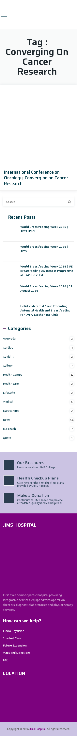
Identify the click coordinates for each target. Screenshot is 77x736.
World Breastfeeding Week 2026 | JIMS (44, 249)
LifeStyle (9, 392)
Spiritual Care (12, 638)
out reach (9, 428)
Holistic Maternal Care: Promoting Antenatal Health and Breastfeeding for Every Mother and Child (45, 310)
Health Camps (12, 374)
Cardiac (8, 347)
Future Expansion (15, 645)
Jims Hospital (37, 729)
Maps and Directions (16, 652)
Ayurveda (9, 338)
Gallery (7, 365)
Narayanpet (11, 410)
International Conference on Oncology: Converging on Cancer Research (36, 178)
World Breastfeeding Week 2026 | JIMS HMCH (44, 229)
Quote (7, 437)
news (6, 419)
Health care (11, 383)
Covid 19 (8, 356)
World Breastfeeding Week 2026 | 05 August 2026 (46, 288)
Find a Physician (13, 631)
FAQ (5, 660)
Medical (8, 401)
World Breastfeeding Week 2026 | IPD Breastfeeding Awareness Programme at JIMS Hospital (46, 271)
